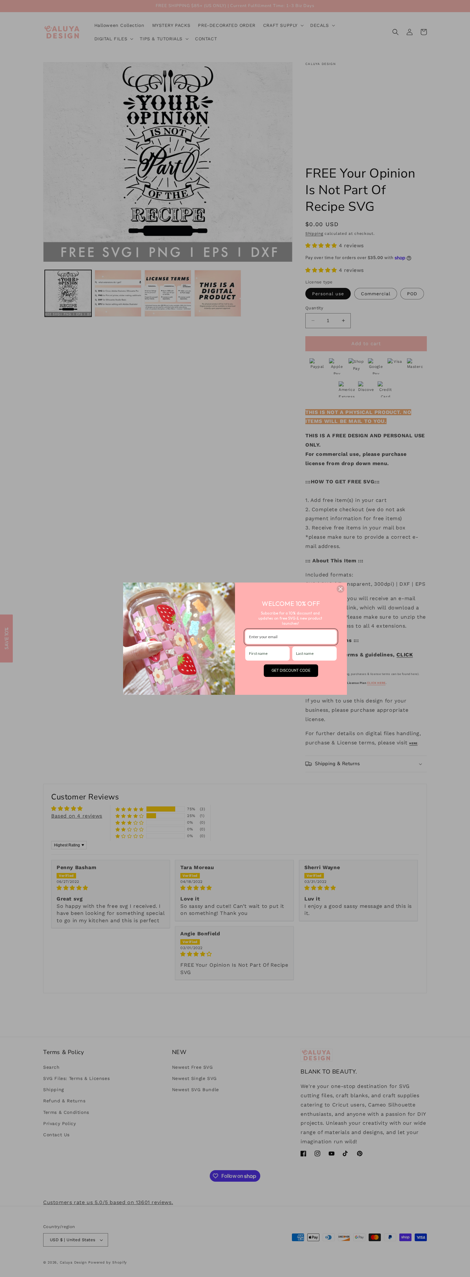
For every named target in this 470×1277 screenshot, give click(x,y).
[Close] (340, 589)
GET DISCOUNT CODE (290, 670)
